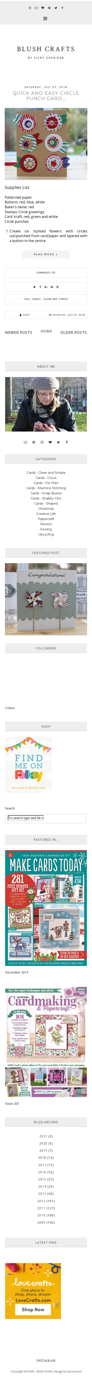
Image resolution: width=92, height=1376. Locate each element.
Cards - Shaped (46, 504)
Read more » (46, 254)
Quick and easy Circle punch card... (46, 96)
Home (46, 331)
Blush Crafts (45, 1371)
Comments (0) (46, 272)
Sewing (46, 529)
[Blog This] (57, 287)
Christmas (46, 509)
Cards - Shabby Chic (46, 498)
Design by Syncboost (68, 1371)
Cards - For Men (46, 483)
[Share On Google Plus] (46, 287)
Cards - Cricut (46, 478)
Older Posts (74, 332)
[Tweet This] (34, 287)
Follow (10, 708)
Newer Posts (18, 332)
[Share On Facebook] (40, 287)
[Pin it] (52, 287)
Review (46, 524)
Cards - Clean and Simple (50, 299)
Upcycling (46, 534)
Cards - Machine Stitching (46, 488)
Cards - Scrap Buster (46, 493)
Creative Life (46, 514)
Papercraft (46, 519)
